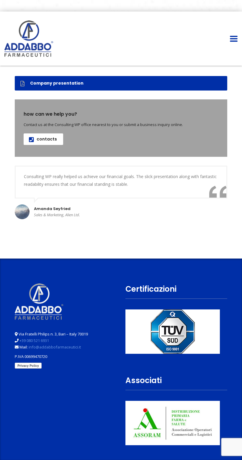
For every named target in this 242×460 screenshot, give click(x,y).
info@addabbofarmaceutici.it (55, 347)
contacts (47, 139)
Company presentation (57, 83)
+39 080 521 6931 (34, 340)
